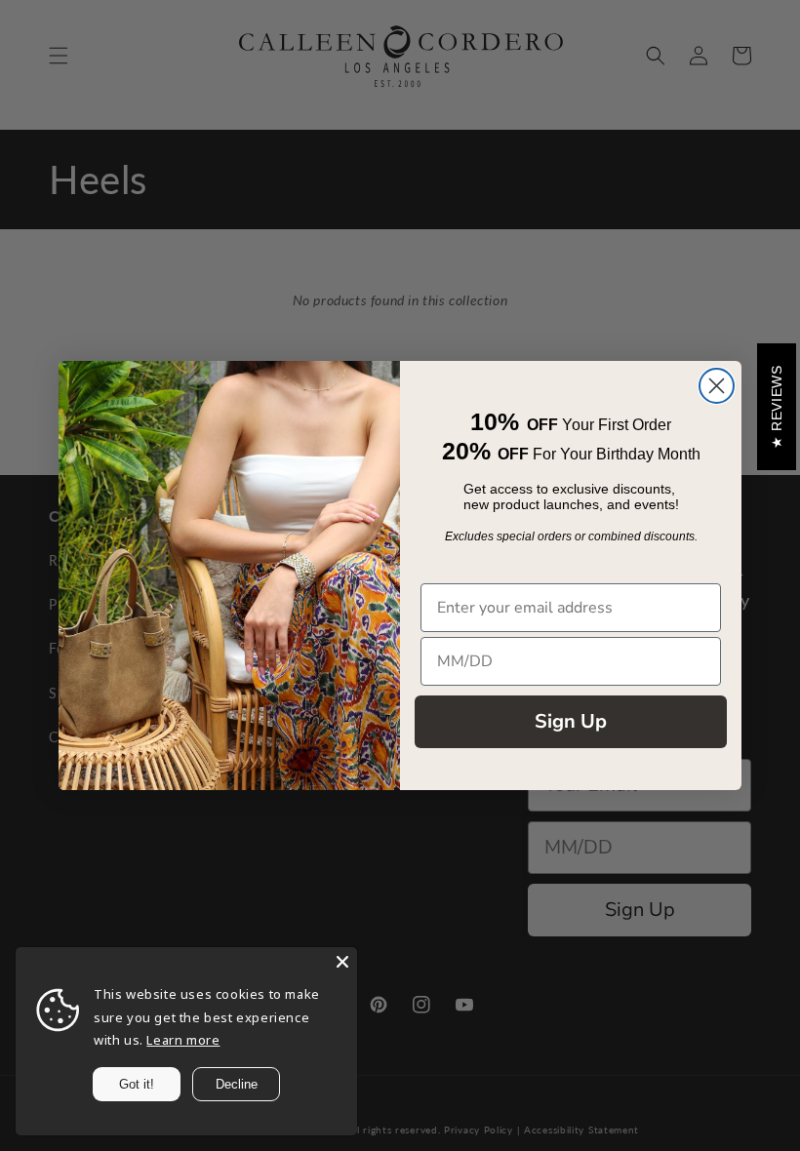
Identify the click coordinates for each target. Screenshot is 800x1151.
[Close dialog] (717, 386)
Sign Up (571, 721)
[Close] (342, 962)
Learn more (183, 1040)
